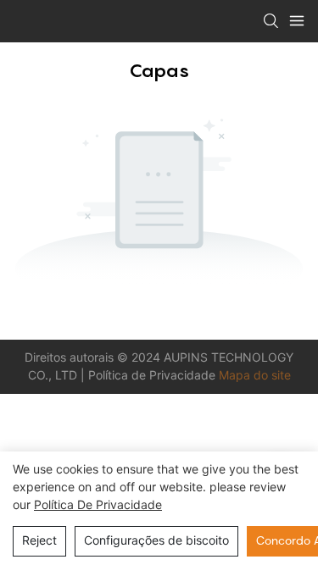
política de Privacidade (98, 504)
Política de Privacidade (153, 375)
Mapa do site (255, 375)
